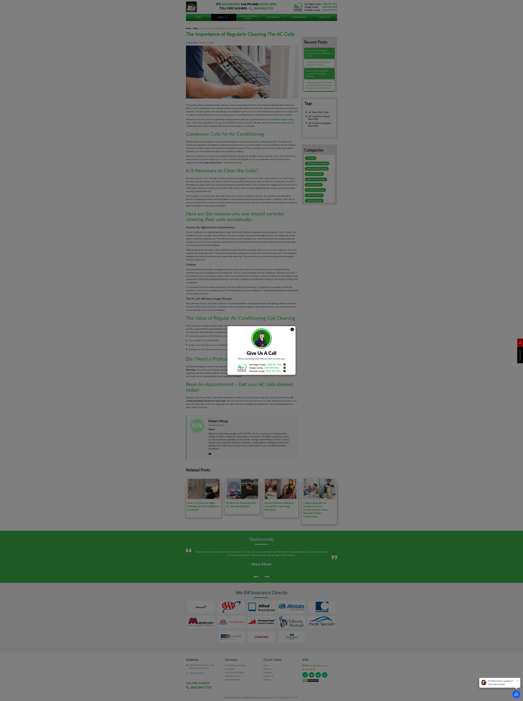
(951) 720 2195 (273, 371)
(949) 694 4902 (271, 367)
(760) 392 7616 (274, 364)
